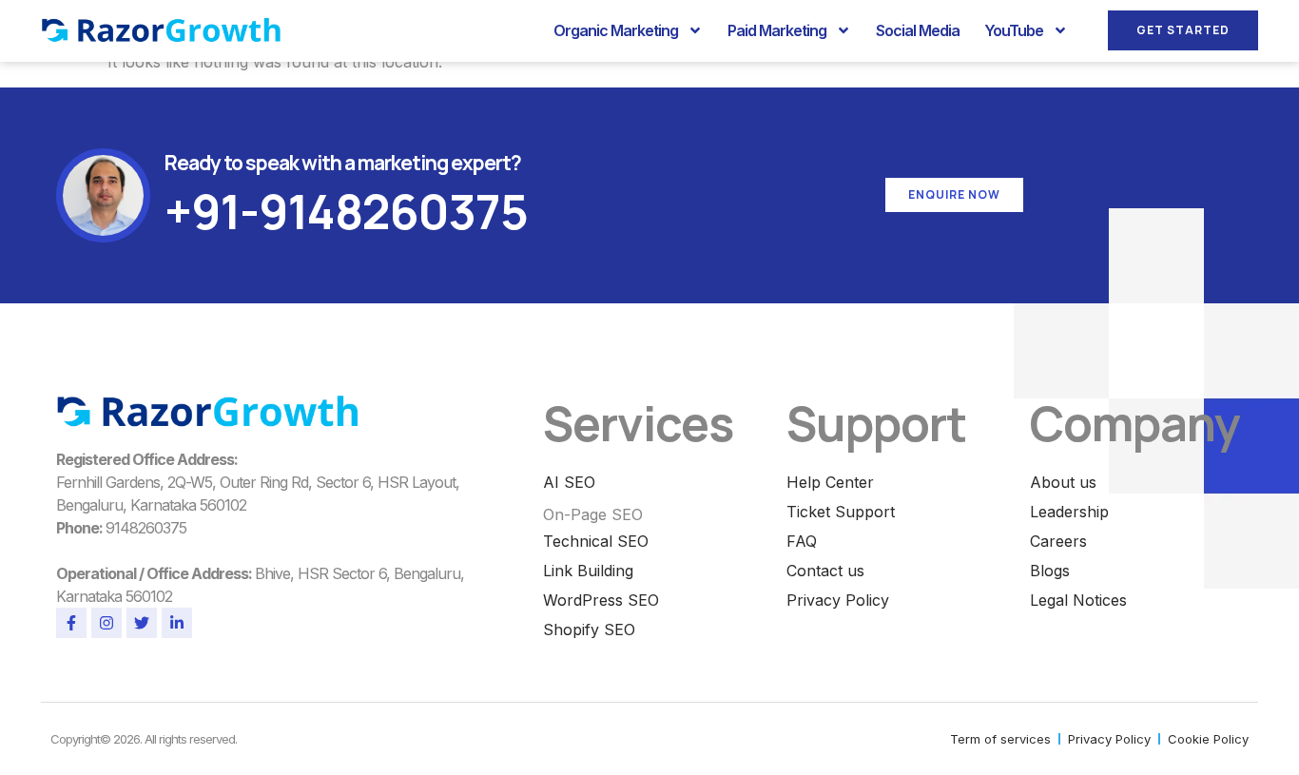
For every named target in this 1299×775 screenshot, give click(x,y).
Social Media (918, 30)
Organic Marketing (615, 30)
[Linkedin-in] (177, 623)
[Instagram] (106, 623)
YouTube (1013, 30)
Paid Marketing (776, 30)
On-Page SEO (593, 514)
